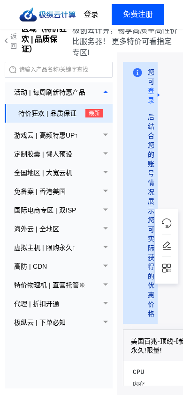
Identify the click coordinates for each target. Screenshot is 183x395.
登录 (91, 14)
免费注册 (138, 14)
